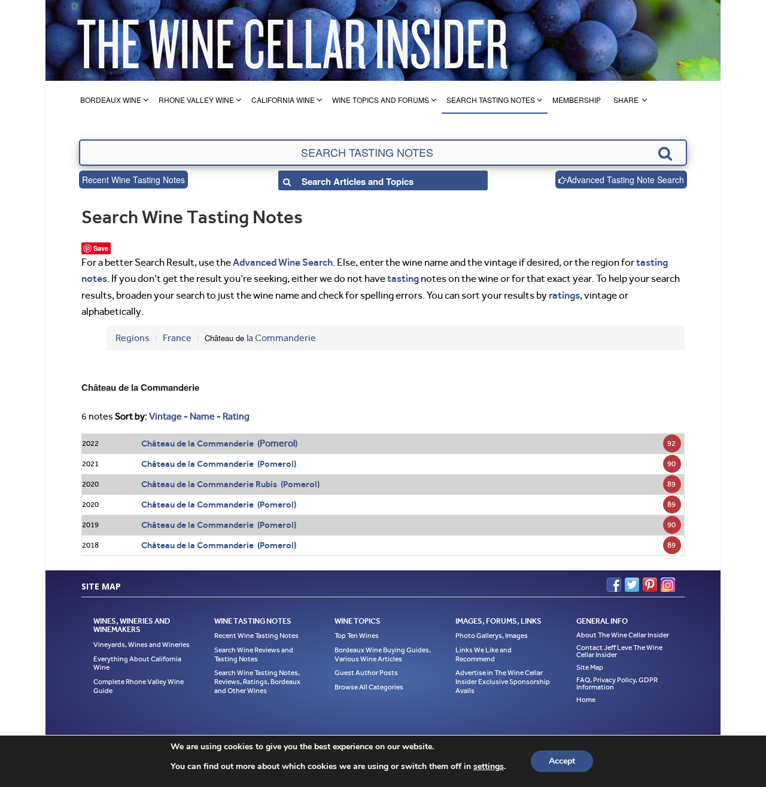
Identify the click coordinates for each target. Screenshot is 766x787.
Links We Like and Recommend (483, 654)
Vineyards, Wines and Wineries (141, 644)
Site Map (589, 667)
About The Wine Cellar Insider (622, 635)
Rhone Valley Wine (196, 100)
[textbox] (382, 152)
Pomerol (277, 443)
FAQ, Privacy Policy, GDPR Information (617, 683)
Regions (132, 338)
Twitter (632, 585)
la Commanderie (281, 338)
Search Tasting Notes (490, 100)
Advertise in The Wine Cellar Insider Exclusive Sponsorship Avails (502, 681)
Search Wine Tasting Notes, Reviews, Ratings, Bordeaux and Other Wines (257, 681)
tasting (403, 278)
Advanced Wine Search (283, 262)
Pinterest (650, 585)
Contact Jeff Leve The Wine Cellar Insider (619, 651)
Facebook (614, 585)
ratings (564, 295)
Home (585, 699)
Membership (576, 100)
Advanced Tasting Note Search (625, 180)
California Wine (283, 100)
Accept (562, 761)
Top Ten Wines (357, 635)
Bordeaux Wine (110, 100)
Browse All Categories (369, 687)
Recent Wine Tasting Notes (133, 180)
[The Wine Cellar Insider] (292, 40)
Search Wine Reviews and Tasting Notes (253, 654)
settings (488, 766)
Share (626, 100)
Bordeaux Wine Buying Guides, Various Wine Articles (383, 654)
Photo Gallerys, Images (491, 635)
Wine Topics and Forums (380, 100)
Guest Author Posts (366, 673)
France (177, 338)
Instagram (668, 585)
